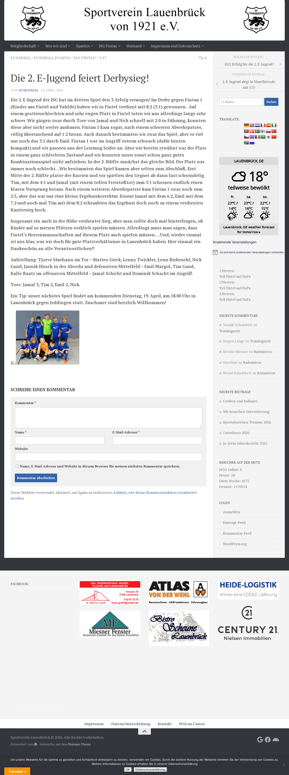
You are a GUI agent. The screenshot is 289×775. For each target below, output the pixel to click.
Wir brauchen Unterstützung (246, 411)
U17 (103, 57)
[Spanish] (268, 125)
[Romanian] (257, 137)
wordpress (28, 90)
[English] (252, 125)
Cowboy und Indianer (240, 401)
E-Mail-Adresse (126, 432)
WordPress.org (235, 543)
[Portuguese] (246, 131)
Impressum (94, 723)
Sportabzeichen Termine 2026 (247, 422)
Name (20, 432)
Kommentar (25, 403)
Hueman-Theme (79, 744)
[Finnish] (263, 131)
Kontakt (165, 723)
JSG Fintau (85, 57)
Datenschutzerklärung (130, 723)
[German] (246, 125)
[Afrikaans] (246, 143)
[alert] (249, 252)
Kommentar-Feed (237, 533)
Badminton (263, 351)
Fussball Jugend (52, 57)
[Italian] (274, 125)
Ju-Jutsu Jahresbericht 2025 (245, 443)
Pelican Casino (192, 723)
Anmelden (231, 511)
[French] (263, 125)
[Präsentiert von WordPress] (35, 744)
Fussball (20, 57)
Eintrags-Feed (234, 522)
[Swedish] (257, 131)
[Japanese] (268, 137)
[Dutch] (257, 125)
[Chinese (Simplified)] (274, 137)
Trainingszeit (229, 330)
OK (128, 769)
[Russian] (252, 143)
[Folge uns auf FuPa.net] (275, 740)
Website (21, 449)
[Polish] (268, 131)
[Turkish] (274, 131)
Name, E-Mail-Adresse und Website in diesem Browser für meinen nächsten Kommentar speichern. (100, 466)
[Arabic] (263, 137)
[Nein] (284, 765)
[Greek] (252, 137)
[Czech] (246, 137)
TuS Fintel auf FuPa (234, 276)
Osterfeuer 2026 (236, 432)
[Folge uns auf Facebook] (268, 740)
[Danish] (252, 131)
